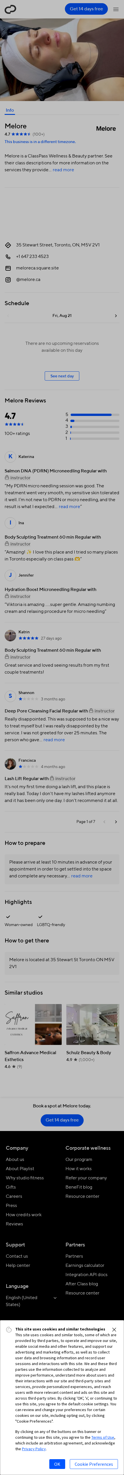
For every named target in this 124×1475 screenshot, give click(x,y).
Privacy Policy (34, 1448)
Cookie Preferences (94, 1464)
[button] (114, 1330)
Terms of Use (102, 1437)
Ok (57, 1464)
